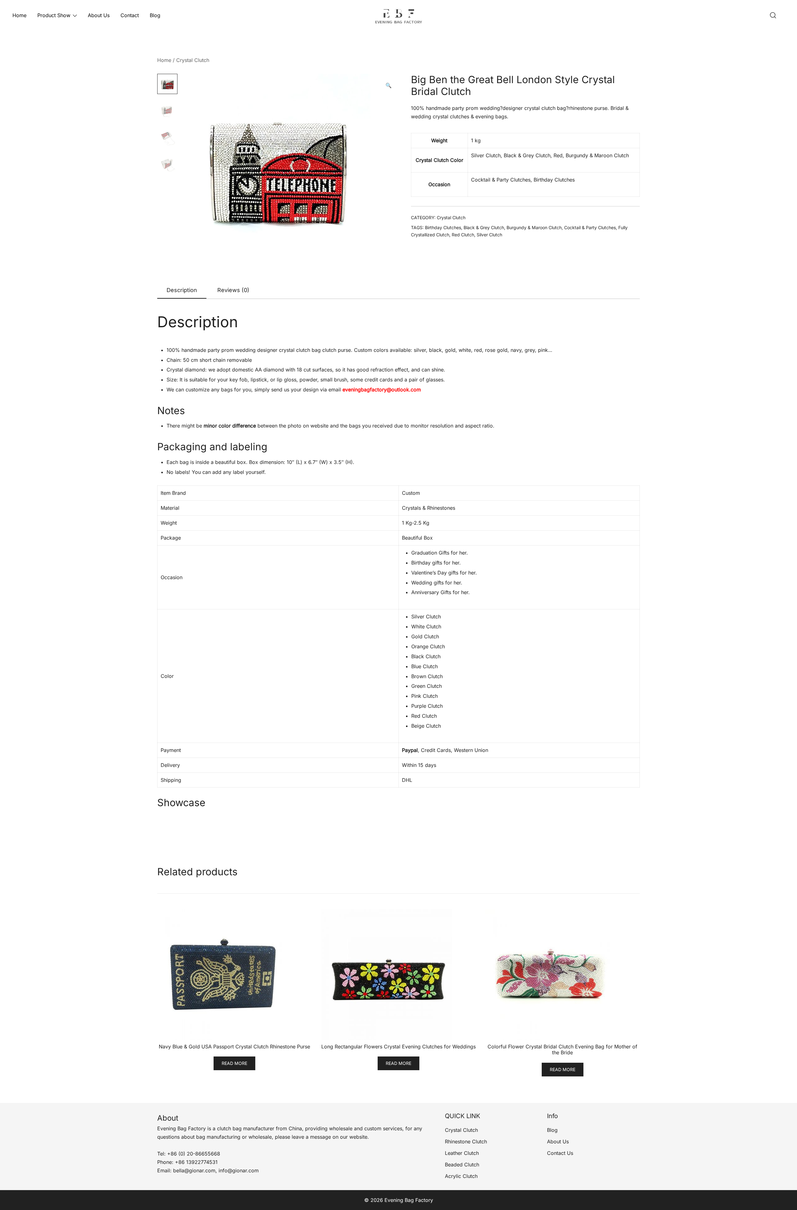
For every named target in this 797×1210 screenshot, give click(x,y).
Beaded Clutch (462, 1164)
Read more (234, 1063)
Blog (155, 15)
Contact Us (560, 1153)
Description (182, 290)
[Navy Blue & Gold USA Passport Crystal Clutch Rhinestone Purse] (234, 974)
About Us (99, 15)
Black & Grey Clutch (484, 227)
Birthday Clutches (443, 227)
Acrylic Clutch (461, 1176)
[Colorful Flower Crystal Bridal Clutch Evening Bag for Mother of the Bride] (562, 974)
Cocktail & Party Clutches (590, 227)
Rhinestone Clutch (466, 1141)
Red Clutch (463, 234)
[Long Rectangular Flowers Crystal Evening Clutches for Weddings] (398, 974)
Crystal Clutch (192, 60)
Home (19, 15)
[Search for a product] (773, 15)
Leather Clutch (462, 1153)
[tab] (181, 290)
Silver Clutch (489, 234)
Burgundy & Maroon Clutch (534, 227)
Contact (129, 15)
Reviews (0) (233, 290)
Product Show (53, 15)
